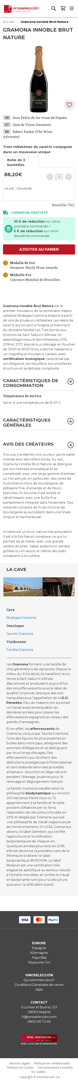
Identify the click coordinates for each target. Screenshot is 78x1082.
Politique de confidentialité (52, 1063)
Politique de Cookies (20, 1067)
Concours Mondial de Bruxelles (35, 279)
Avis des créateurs (28, 444)
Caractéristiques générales (26, 423)
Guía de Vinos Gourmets (32, 125)
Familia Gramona (19, 650)
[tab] (21, 162)
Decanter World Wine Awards (34, 267)
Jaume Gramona (19, 634)
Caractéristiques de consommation (30, 383)
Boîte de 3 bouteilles (16, 162)
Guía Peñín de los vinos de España (40, 118)
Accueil (9, 22)
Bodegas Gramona (21, 618)
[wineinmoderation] (39, 1044)
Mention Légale (19, 1063)
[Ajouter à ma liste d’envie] (69, 104)
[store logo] (19, 11)
